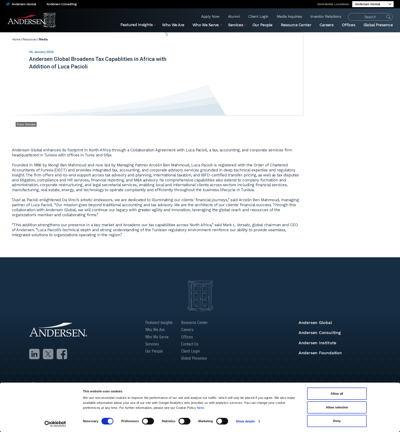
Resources (30, 39)
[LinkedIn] (34, 354)
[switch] (148, 421)
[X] (48, 354)
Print (385, 39)
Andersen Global (23, 4)
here (200, 407)
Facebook (372, 39)
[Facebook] (62, 354)
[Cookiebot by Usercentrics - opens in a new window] (55, 424)
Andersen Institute (317, 342)
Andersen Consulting (61, 4)
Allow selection (337, 407)
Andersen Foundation (320, 352)
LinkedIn (359, 39)
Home (16, 39)
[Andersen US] (31, 20)
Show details (245, 421)
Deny (337, 421)
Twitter (366, 39)
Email (379, 39)
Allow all (337, 393)
